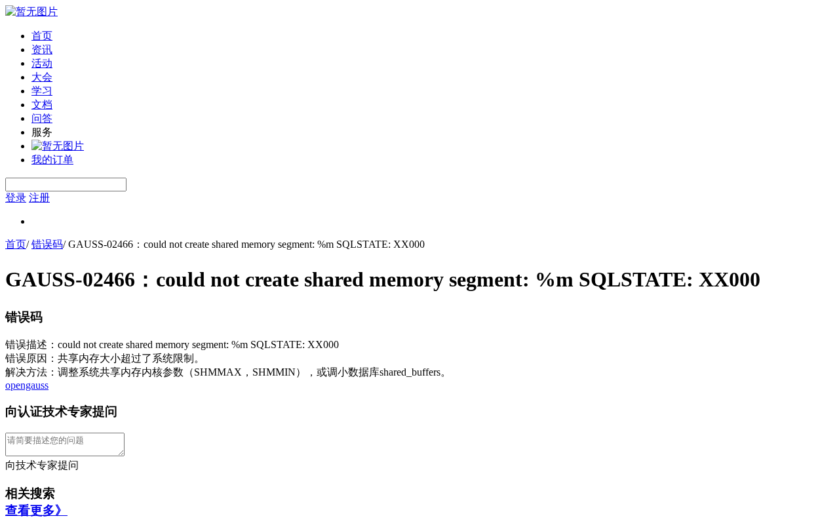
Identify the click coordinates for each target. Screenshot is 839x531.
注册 (39, 197)
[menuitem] (432, 36)
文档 (41, 104)
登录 (15, 197)
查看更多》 (36, 510)
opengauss (27, 385)
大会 (41, 77)
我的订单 (52, 159)
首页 (41, 35)
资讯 (41, 49)
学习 (41, 90)
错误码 (47, 244)
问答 (41, 118)
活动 (41, 63)
